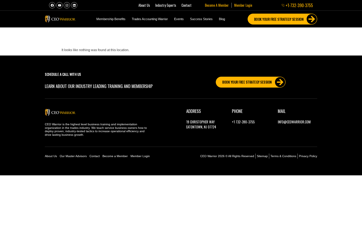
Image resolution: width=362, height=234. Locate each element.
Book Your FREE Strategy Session (279, 19)
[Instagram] (67, 5)
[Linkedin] (74, 5)
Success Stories (201, 19)
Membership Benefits (110, 19)
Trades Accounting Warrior (150, 19)
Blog (222, 19)
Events (179, 19)
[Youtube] (59, 5)
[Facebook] (52, 5)
